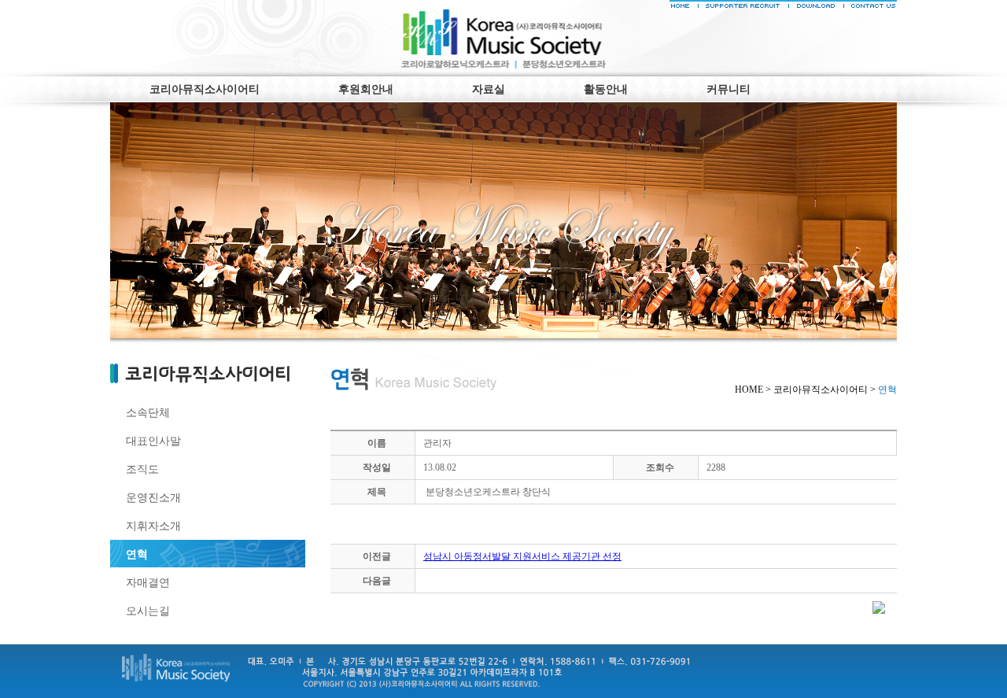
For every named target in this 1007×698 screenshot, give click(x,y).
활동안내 (606, 89)
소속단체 (148, 412)
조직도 (142, 469)
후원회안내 (365, 89)
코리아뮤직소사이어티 (204, 89)
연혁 (137, 554)
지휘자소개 (153, 525)
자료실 (488, 89)
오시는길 (148, 610)
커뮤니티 (728, 89)
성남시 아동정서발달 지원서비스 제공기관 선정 (522, 556)
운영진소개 (153, 497)
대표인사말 (153, 440)
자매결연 (148, 582)
